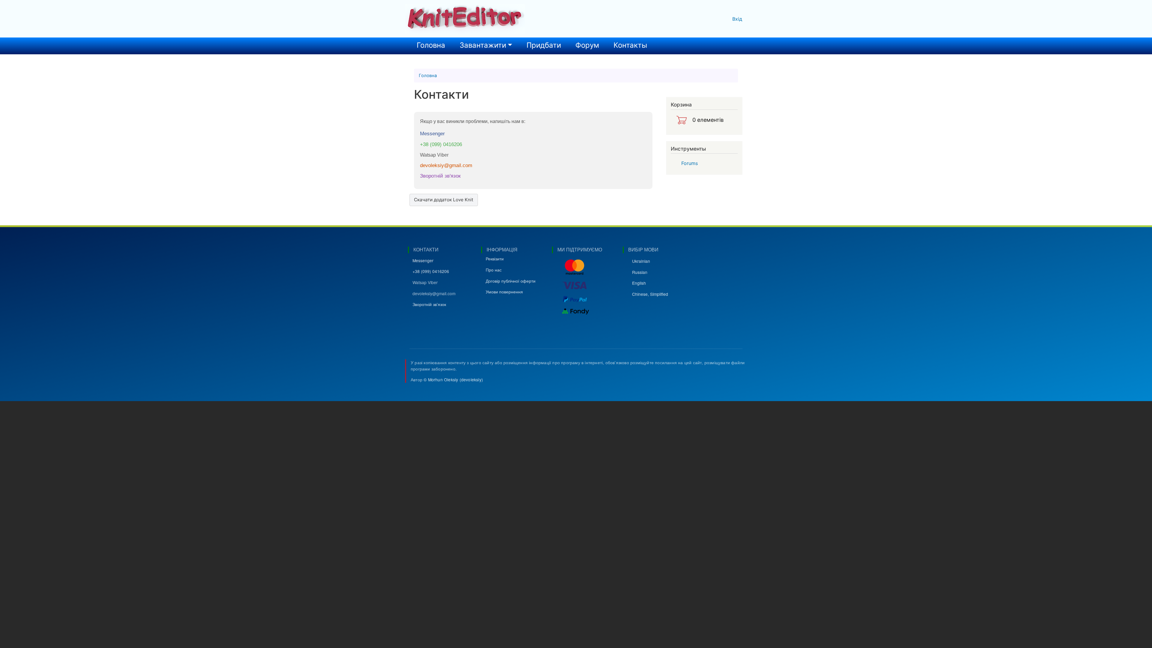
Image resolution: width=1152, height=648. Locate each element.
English (639, 283)
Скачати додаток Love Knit (443, 199)
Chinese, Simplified (650, 294)
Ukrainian (641, 261)
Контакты (630, 45)
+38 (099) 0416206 (441, 144)
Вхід (737, 19)
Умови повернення (504, 292)
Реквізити (495, 259)
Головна (431, 45)
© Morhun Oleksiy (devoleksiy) (453, 379)
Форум (587, 45)
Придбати (543, 45)
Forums (689, 163)
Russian (639, 272)
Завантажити (483, 45)
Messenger (432, 133)
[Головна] (465, 18)
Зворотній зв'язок (440, 176)
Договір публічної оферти (511, 281)
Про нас (494, 270)
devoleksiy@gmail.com (446, 165)
